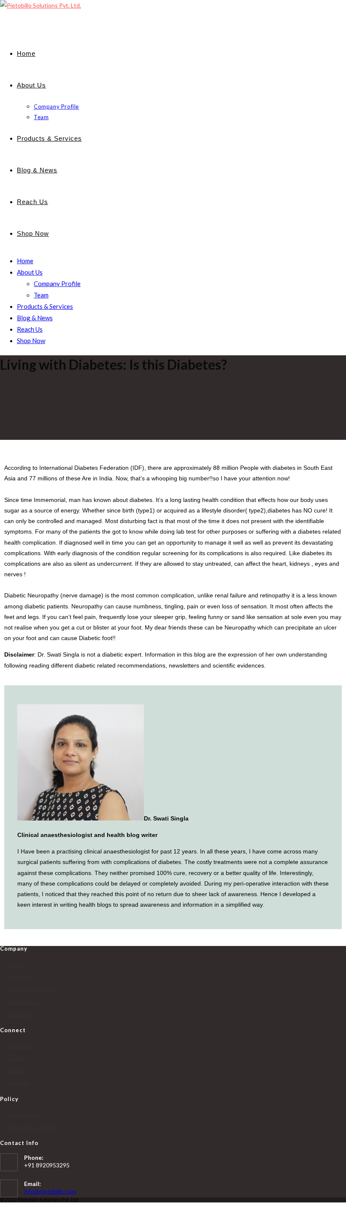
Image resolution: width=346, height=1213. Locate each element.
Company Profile (57, 283)
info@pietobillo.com (50, 1191)
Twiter (16, 1058)
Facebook (20, 1045)
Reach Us (30, 329)
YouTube (19, 1082)
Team (41, 295)
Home (25, 260)
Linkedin (18, 1070)
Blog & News (35, 318)
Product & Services (31, 989)
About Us (30, 272)
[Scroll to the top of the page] (2, 1207)
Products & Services (45, 306)
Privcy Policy (23, 1114)
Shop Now (31, 340)
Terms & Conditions (32, 1127)
